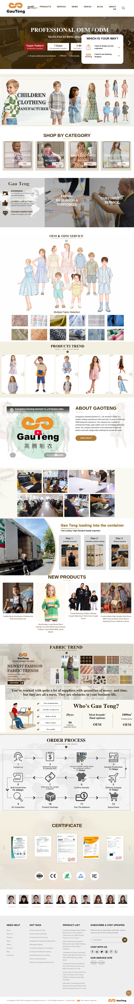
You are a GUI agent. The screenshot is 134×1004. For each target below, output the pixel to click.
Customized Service (112, 200)
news (8, 941)
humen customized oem (38, 959)
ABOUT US (112, 8)
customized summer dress (39, 937)
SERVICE (61, 7)
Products (10, 937)
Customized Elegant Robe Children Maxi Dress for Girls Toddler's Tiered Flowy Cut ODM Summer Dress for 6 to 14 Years (74, 934)
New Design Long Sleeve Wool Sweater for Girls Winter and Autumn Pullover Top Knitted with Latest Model (50, 628)
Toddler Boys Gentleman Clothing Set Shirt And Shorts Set (18, 617)
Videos (9, 944)
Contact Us (10, 955)
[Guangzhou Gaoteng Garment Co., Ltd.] (16, 8)
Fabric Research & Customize (67, 200)
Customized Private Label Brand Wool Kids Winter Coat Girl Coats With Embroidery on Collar (74, 966)
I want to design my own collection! (104, 47)
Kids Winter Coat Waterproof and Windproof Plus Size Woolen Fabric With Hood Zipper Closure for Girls (74, 985)
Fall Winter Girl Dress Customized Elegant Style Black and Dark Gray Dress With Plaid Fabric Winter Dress (74, 956)
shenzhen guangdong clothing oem (42, 962)
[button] (129, 43)
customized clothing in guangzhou (41, 948)
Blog (100, 7)
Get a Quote (18, 160)
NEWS (75, 7)
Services (9, 948)
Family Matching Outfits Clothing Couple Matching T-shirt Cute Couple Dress (83, 616)
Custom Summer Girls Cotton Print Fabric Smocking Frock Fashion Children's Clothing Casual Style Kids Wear (74, 976)
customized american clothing (40, 955)
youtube (101, 962)
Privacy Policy (70, 1000)
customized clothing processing (40, 951)
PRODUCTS (45, 7)
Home (9, 930)
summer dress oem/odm (38, 934)
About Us (10, 934)
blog (8, 951)
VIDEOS (87, 7)
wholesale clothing (36, 944)
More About (86, 438)
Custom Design (22, 200)
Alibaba (93, 962)
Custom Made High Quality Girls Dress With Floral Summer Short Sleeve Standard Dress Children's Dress (116, 618)
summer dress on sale (37, 930)
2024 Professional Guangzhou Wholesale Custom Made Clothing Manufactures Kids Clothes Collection (74, 945)
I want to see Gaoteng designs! (103, 55)
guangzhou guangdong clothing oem (42, 941)
